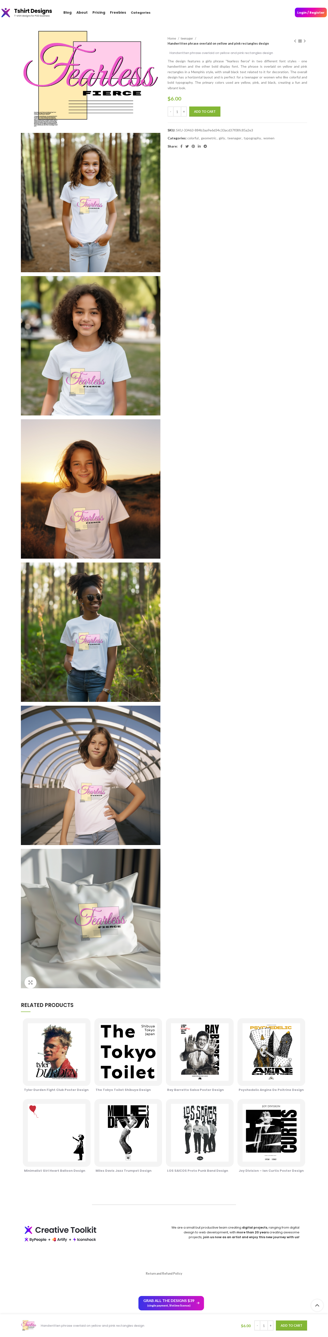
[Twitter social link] (187, 146)
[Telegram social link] (205, 146)
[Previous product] (295, 41)
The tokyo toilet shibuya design (123, 1090)
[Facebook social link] (181, 146)
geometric (208, 138)
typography (252, 138)
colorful (193, 138)
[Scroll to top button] (317, 1305)
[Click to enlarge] (30, 982)
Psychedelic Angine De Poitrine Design (271, 1090)
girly (222, 138)
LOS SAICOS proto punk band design (197, 1171)
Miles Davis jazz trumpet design (124, 1171)
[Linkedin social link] (199, 146)
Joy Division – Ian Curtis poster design (271, 1171)
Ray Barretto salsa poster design (195, 1090)
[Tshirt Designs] (31, 12)
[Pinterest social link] (193, 146)
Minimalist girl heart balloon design (54, 1171)
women (268, 138)
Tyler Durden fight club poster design (56, 1090)
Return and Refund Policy (164, 1273)
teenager (187, 38)
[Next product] (304, 41)
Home (172, 38)
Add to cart (205, 111)
